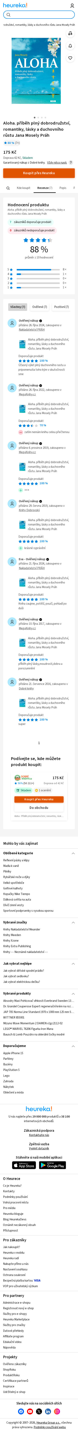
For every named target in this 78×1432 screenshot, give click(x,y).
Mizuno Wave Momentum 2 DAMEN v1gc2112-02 (32, 1023)
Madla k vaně (11, 866)
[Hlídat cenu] (70, 45)
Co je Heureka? (12, 1186)
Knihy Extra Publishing (17, 946)
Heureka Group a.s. (48, 1423)
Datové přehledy (13, 1331)
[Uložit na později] (70, 58)
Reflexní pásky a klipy (16, 860)
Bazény (8, 1064)
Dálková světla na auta (17, 900)
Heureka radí (11, 1258)
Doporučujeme (14, 1046)
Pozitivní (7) (61, 307)
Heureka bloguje (13, 1214)
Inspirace (8, 1386)
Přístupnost (10, 1231)
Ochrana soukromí (14, 1275)
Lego (6, 1076)
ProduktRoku (11, 1375)
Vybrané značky (15, 922)
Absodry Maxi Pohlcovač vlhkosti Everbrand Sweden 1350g (39, 1001)
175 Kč (58, 778)
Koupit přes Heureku (38, 799)
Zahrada (8, 1081)
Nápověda (9, 1348)
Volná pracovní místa (15, 1202)
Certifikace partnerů (15, 1381)
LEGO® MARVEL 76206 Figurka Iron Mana (28, 1029)
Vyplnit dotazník (39, 1148)
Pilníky (7, 871)
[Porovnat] (70, 33)
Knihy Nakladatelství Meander (21, 929)
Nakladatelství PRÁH (32, 330)
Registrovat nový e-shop (18, 1308)
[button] (23, 188)
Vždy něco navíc (57, 163)
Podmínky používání (15, 1197)
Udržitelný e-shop (14, 1392)
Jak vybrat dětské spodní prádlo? (23, 971)
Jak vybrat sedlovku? (16, 976)
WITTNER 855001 (13, 1018)
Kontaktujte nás (39, 1135)
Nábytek (8, 1087)
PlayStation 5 (11, 1070)
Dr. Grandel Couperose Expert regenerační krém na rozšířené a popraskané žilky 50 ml (39, 1006)
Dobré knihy (26, 689)
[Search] (8, 188)
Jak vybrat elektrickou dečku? (21, 982)
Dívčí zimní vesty (13, 905)
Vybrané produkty (17, 993)
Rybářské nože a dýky (16, 877)
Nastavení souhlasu (15, 1269)
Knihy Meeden (12, 935)
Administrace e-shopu (16, 1303)
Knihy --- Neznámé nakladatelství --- (25, 952)
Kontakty (9, 1191)
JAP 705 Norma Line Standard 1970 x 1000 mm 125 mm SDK (39, 1012)
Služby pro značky (14, 1325)
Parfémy (8, 1059)
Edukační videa (12, 1342)
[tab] (23, 188)
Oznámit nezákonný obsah (19, 1225)
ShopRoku (9, 1370)
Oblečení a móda (13, 1092)
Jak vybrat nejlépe (17, 963)
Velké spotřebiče (13, 883)
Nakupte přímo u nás (16, 1264)
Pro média (9, 1208)
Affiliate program (13, 1336)
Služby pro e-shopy (15, 1314)
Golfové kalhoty (13, 888)
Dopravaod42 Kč (54, 783)
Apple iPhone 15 (13, 1053)
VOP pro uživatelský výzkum (20, 1286)
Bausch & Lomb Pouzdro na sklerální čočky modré (34, 1034)
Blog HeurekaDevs (14, 1219)
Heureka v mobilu (13, 1253)
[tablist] (39, 188)
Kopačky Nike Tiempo (16, 894)
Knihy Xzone (11, 941)
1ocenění (45, 790)
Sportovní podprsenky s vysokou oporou (28, 911)
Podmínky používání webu (50, 1427)
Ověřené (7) (39, 307)
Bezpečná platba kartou (18, 1281)
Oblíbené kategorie (18, 853)
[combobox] (39, 15)
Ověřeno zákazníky (14, 1364)
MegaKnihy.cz (27, 394)
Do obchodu (39, 807)
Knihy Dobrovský (29, 510)
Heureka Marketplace (16, 1319)
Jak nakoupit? (11, 1247)
